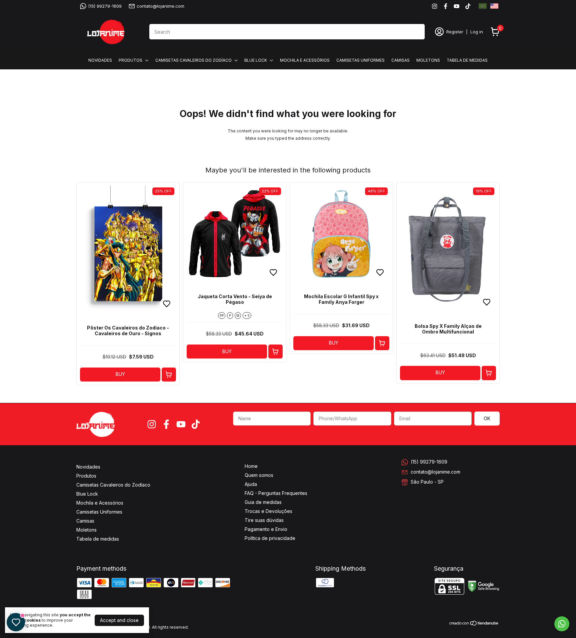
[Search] (416, 31)
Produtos (130, 60)
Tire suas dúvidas (264, 520)
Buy (120, 374)
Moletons (428, 60)
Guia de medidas (263, 502)
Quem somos (259, 475)
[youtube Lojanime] (456, 6)
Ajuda (251, 484)
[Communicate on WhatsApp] (561, 623)
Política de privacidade (270, 538)
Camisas (400, 60)
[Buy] (169, 375)
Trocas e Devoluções (268, 511)
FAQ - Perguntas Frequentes (276, 493)
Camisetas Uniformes (360, 60)
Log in (476, 31)
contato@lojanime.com (160, 6)
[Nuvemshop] (474, 624)
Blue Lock (255, 60)
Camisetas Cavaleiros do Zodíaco (193, 60)
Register (454, 31)
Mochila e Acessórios (305, 60)
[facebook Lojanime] (445, 6)
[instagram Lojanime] (434, 6)
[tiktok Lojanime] (467, 6)
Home (251, 466)
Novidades (100, 60)
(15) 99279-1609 (105, 6)
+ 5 (247, 315)
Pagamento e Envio (266, 529)
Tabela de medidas (467, 60)
